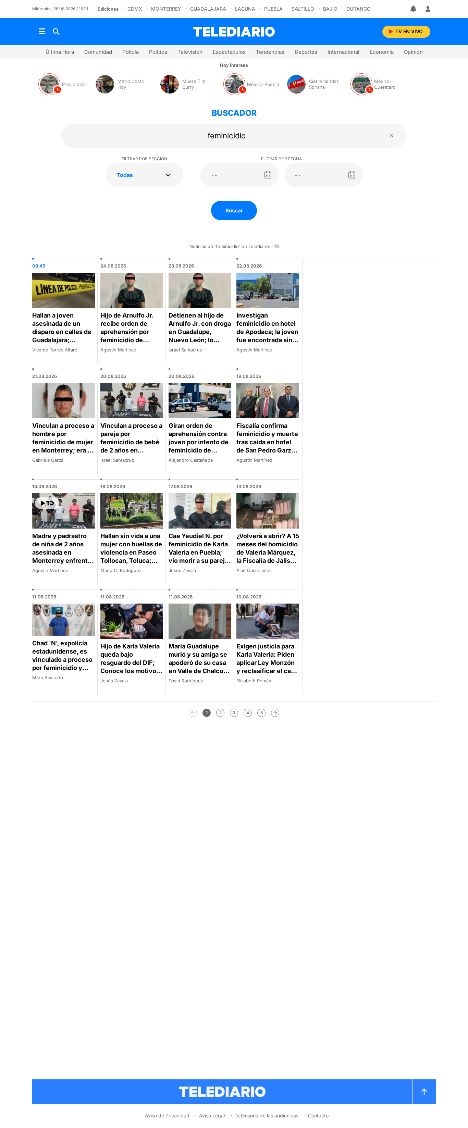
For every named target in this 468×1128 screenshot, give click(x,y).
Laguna (245, 9)
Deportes (306, 52)
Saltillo (303, 9)
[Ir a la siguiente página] (275, 713)
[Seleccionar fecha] (268, 175)
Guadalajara (208, 9)
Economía (382, 52)
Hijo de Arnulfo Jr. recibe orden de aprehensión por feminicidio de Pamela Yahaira (126, 332)
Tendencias (270, 52)
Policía (130, 52)
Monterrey (166, 9)
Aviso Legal (212, 1115)
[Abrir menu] (42, 31)
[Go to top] (424, 1091)
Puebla (273, 9)
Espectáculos (229, 52)
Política (158, 52)
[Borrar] (391, 136)
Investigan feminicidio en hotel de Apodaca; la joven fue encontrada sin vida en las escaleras (267, 332)
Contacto (318, 1115)
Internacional (343, 52)
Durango (358, 9)
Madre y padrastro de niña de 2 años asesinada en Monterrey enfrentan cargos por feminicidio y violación (63, 560)
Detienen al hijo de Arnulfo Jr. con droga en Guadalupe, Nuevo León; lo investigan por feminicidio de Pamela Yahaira (200, 340)
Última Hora (60, 52)
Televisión (189, 52)
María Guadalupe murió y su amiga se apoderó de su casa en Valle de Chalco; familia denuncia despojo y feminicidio (198, 671)
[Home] (234, 32)
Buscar (234, 210)
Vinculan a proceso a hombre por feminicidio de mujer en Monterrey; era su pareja (63, 442)
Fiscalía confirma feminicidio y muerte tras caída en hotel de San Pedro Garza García (267, 442)
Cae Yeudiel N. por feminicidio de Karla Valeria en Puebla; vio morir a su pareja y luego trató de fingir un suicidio (198, 556)
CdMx (134, 9)
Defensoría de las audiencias (266, 1115)
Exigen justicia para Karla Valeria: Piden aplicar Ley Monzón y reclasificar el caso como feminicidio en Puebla (267, 667)
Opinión (413, 52)
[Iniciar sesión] (428, 9)
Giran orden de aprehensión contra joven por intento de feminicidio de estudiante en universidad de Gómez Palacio (199, 450)
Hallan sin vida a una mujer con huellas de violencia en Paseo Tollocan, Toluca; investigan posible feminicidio (131, 556)
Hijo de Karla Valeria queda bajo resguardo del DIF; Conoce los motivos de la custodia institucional (130, 667)
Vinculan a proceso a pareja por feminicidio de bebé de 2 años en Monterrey (131, 442)
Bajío (330, 9)
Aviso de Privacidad (167, 1115)
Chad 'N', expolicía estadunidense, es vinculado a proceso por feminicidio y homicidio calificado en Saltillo (62, 664)
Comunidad (98, 52)
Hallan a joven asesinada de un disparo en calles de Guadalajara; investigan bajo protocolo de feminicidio (61, 340)
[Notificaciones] (413, 8)
